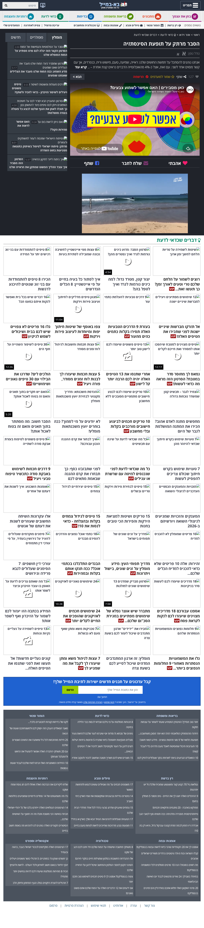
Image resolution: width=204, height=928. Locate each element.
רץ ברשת (172, 25)
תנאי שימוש (109, 702)
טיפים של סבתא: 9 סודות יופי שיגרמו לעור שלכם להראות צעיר (102, 733)
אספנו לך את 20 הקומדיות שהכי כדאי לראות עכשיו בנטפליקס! (167, 847)
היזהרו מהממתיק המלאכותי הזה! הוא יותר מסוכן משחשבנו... (168, 733)
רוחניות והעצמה (15, 16)
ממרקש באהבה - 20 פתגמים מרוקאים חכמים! (175, 807)
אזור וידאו (184, 35)
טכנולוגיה (102, 841)
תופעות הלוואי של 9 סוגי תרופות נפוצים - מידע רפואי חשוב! (169, 740)
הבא (79, 76)
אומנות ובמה (111, 25)
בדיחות (82, 16)
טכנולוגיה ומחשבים (85, 25)
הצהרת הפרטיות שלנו (92, 702)
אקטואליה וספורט (37, 841)
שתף (179, 76)
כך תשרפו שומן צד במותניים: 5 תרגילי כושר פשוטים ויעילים (39, 858)
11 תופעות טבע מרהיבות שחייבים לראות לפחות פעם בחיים (103, 825)
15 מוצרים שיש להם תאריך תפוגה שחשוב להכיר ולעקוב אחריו (102, 758)
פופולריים (36, 37)
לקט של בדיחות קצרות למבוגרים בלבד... (48, 722)
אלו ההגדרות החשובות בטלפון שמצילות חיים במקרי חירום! (104, 858)
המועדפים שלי (11, 25)
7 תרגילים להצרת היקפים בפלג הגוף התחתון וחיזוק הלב (40, 883)
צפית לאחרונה (32, 25)
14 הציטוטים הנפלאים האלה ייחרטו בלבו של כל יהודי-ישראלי (38, 807)
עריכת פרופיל (51, 25)
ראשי (197, 35)
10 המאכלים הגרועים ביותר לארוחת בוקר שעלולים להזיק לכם (167, 758)
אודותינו (118, 905)
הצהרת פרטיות (74, 905)
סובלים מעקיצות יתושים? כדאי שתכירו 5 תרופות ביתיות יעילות (102, 740)
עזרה (133, 905)
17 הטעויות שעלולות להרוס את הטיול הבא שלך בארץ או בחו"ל (102, 819)
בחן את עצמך (182, 16)
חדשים (16, 37)
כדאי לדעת (49, 16)
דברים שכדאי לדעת (145, 35)
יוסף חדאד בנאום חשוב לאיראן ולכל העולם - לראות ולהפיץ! (39, 865)
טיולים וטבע (132, 25)
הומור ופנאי (153, 25)
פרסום (53, 905)
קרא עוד (81, 67)
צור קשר (149, 905)
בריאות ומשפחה (115, 16)
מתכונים (148, 16)
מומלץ (57, 37)
